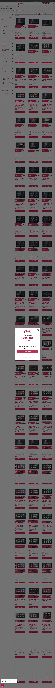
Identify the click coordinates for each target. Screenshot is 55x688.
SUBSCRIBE (28, 352)
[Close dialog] (38, 330)
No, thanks (27, 354)
